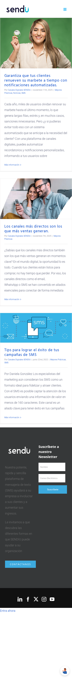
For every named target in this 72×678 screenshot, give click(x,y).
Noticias (17, 93)
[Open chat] (64, 670)
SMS (23, 93)
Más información (11, 165)
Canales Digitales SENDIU (19, 90)
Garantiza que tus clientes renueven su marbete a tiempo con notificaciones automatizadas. (35, 80)
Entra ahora (7, 610)
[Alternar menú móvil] (65, 9)
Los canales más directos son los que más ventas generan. (33, 229)
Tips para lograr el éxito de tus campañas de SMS (31, 352)
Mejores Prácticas (58, 359)
